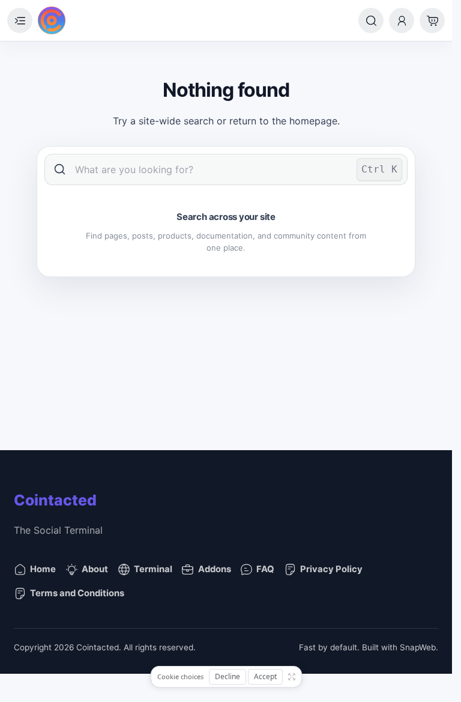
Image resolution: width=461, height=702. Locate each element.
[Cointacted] (51, 20)
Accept (265, 676)
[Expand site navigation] (19, 20)
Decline (227, 676)
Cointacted (55, 500)
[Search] (371, 20)
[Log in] (401, 20)
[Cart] (432, 20)
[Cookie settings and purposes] (292, 677)
